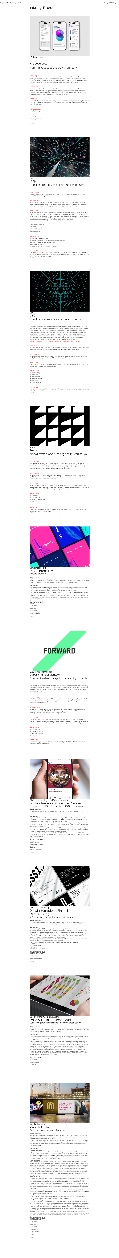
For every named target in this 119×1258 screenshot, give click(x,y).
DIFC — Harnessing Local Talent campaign (49, 800)
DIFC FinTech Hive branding (36, 945)
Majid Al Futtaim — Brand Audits (44, 1017)
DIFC (32, 313)
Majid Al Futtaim (37, 1124)
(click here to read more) (45, 1193)
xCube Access (36, 57)
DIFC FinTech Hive (38, 568)
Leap (32, 178)
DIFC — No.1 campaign (40, 907)
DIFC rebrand (33, 944)
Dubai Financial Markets (41, 672)
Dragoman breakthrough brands (10, 3)
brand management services (60, 1036)
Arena (32, 447)
